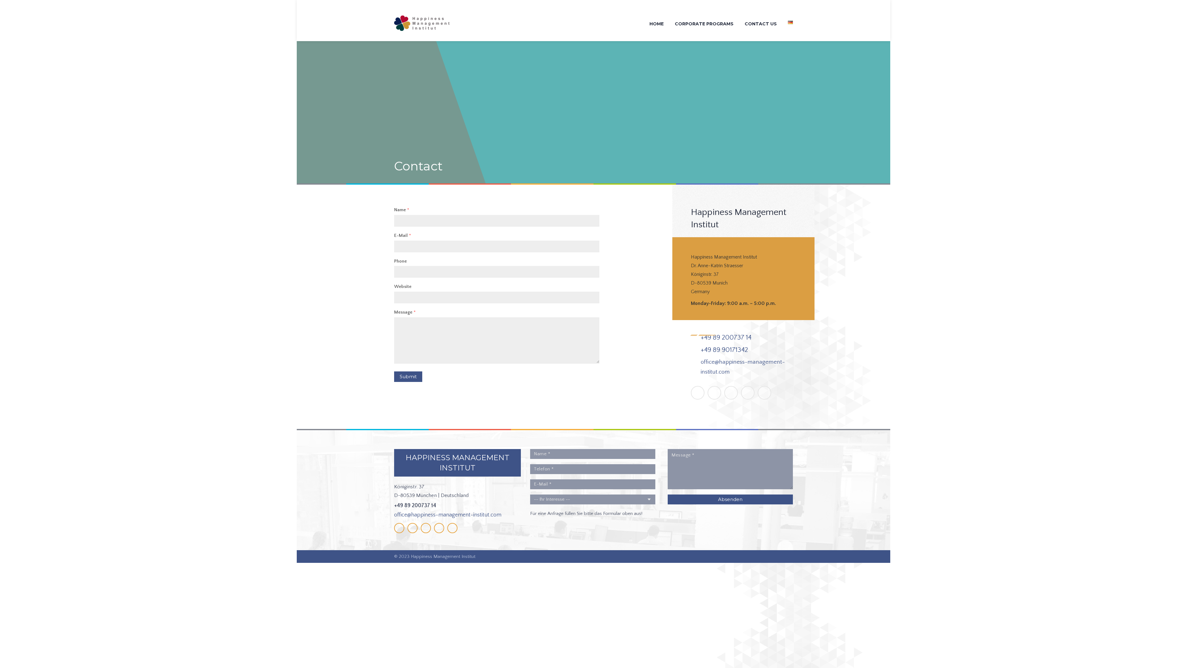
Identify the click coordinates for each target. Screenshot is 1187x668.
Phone (400, 261)
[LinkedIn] (731, 393)
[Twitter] (714, 393)
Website (402, 286)
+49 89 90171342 (724, 350)
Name (401, 209)
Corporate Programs (704, 24)
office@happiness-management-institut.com (447, 515)
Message (405, 312)
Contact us (761, 24)
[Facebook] (697, 393)
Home (656, 24)
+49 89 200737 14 (726, 337)
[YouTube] (764, 393)
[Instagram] (748, 393)
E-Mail (402, 235)
